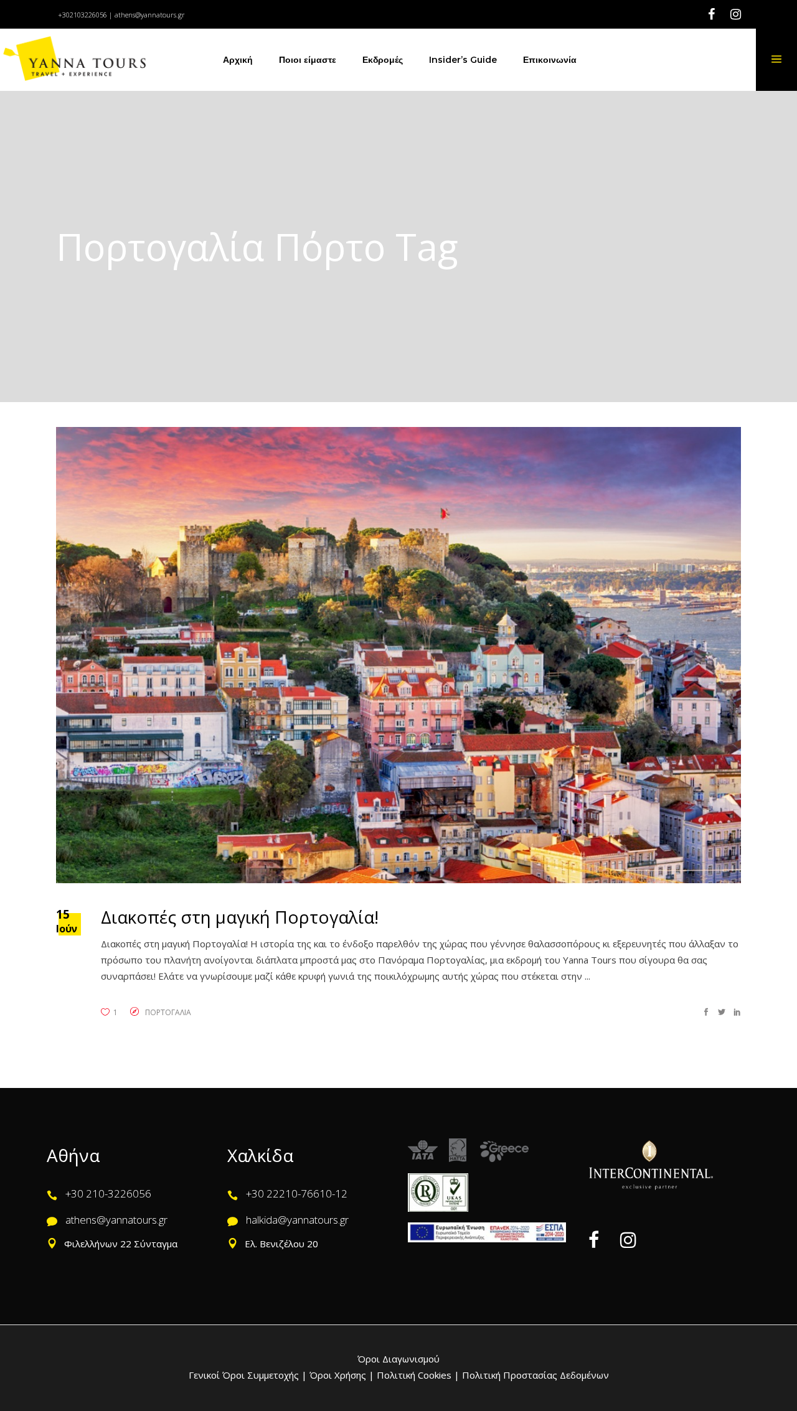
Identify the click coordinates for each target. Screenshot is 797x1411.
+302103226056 (82, 14)
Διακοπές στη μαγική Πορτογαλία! (240, 917)
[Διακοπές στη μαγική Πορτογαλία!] (398, 655)
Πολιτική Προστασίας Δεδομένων (534, 1375)
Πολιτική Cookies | (417, 1375)
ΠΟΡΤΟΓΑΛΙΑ (168, 1012)
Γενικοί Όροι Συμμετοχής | (249, 1375)
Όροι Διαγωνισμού (398, 1358)
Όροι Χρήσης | (341, 1375)
